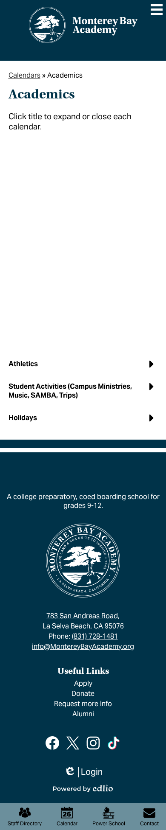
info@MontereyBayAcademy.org (83, 646)
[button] (83, 367)
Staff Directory (25, 823)
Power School (108, 823)
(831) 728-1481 (95, 636)
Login (83, 772)
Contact (149, 823)
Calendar (67, 823)
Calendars (24, 75)
